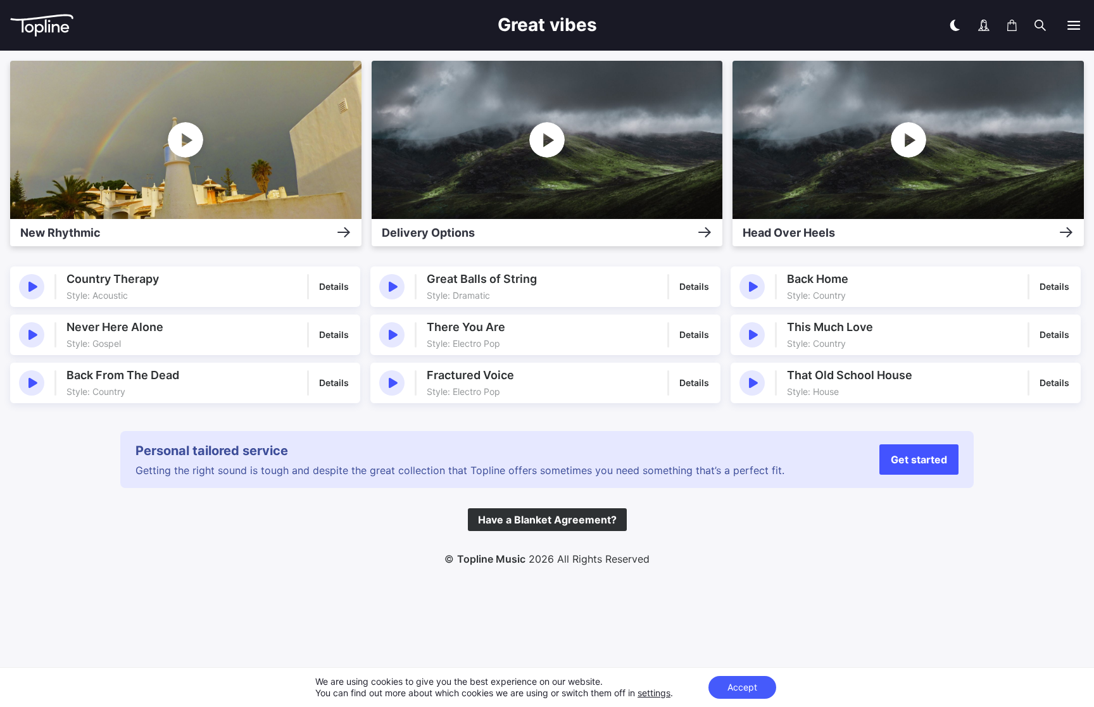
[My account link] (984, 25)
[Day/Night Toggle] (954, 25)
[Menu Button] (1074, 25)
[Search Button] (1040, 25)
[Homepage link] (182, 25)
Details (334, 286)
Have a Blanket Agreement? (547, 519)
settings (654, 692)
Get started (919, 459)
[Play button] (31, 286)
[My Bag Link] (1012, 25)
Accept (742, 687)
